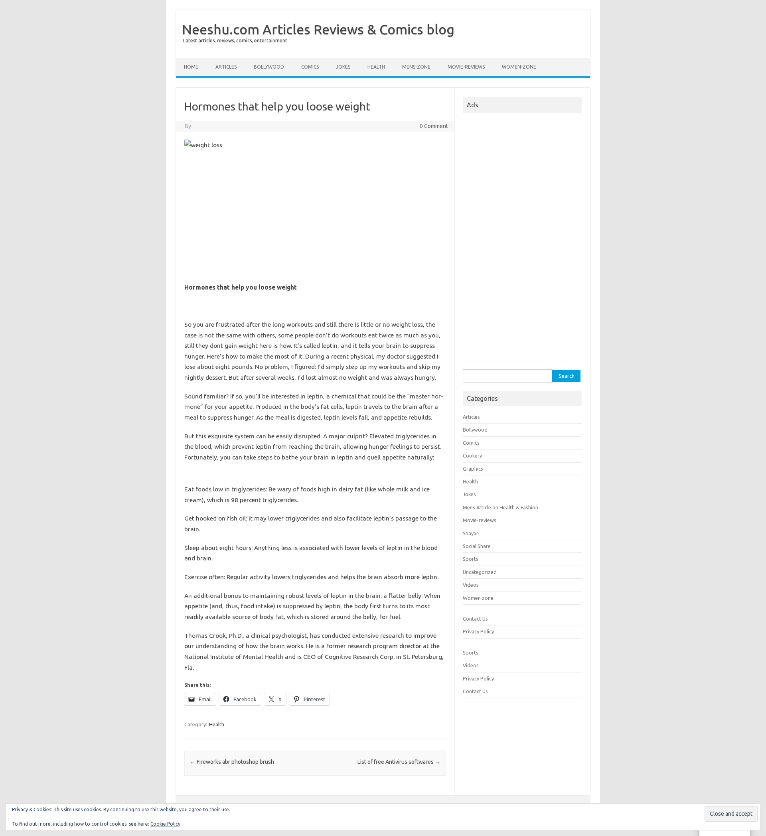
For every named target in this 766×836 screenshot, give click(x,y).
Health (376, 66)
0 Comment (434, 126)
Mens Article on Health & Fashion (500, 507)
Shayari (471, 533)
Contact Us (475, 618)
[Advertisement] (315, 218)
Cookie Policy (165, 823)
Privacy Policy (478, 631)
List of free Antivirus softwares (398, 762)
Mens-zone (416, 66)
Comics (310, 66)
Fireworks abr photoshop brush (232, 762)
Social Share (477, 546)
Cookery (472, 455)
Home (191, 66)
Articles (226, 66)
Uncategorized (480, 572)
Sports (470, 559)
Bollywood (269, 66)
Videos (471, 585)
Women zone (478, 598)
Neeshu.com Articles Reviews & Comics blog (318, 29)
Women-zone (519, 66)
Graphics (473, 468)
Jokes (343, 66)
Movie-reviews (466, 66)
